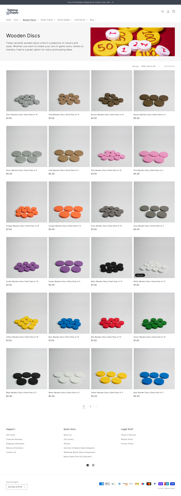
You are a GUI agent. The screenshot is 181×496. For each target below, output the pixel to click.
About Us (68, 435)
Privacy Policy (127, 444)
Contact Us (11, 452)
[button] (162, 11)
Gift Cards (10, 435)
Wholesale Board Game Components (79, 452)
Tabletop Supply (169, 488)
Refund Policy (127, 439)
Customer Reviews (14, 439)
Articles (67, 444)
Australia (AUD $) (15, 487)
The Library (69, 439)
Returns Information (14, 448)
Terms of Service (128, 435)
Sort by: (135, 66)
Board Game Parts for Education (78, 456)
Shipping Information (15, 444)
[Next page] (97, 406)
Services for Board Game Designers (79, 448)
